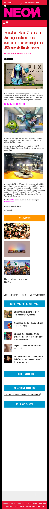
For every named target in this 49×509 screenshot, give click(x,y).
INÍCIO (24, 295)
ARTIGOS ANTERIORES (37, 295)
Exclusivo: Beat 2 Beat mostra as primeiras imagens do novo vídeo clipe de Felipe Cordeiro (28, 336)
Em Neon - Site (40, 504)
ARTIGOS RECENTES (11, 295)
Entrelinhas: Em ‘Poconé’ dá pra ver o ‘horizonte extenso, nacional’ (27, 313)
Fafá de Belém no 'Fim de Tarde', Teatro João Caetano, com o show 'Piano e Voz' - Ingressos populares (29, 359)
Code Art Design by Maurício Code (31, 506)
